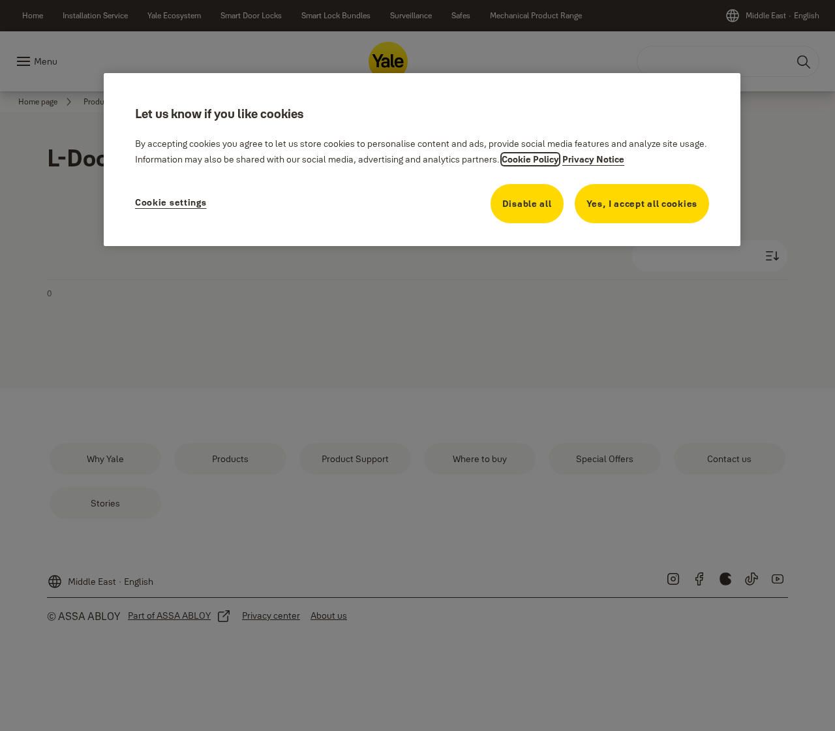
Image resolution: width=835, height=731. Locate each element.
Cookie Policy (530, 159)
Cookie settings (171, 202)
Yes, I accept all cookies (642, 204)
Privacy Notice (593, 159)
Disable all (527, 204)
